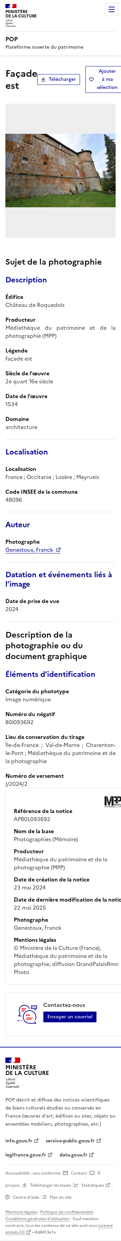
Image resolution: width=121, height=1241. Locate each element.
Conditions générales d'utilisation (37, 1219)
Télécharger (62, 79)
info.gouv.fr (18, 1140)
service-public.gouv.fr (70, 1140)
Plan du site (61, 1197)
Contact (79, 1173)
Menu (111, 9)
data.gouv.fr (73, 1154)
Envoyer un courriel (69, 1016)
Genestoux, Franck (29, 550)
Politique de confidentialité (66, 1212)
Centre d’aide (26, 1197)
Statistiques (92, 1185)
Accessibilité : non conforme (33, 1173)
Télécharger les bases (50, 1185)
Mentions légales (21, 1212)
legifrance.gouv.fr (25, 1154)
